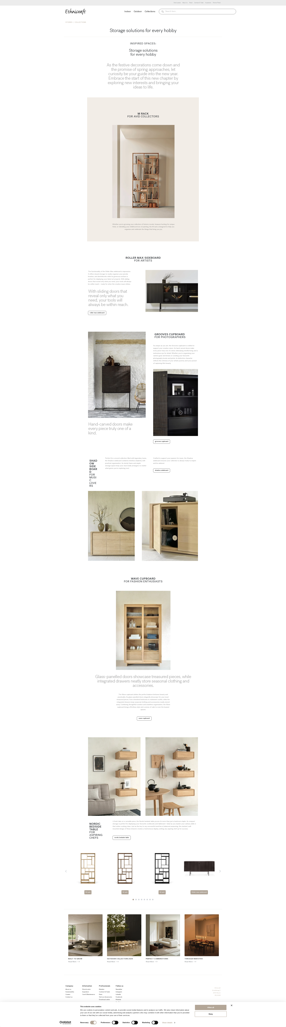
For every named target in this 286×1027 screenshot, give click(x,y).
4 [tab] (141, 899)
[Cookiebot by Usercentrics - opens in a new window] (65, 1022)
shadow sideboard (161, 470)
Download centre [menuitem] (104, 999)
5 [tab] (144, 899)
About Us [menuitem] (185, 2)
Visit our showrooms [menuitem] (105, 997)
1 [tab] (133, 899)
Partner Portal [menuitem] (217, 2)
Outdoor (138, 11)
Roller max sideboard (199, 892)
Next (219, 871)
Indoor (127, 11)
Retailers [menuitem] (101, 989)
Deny (211, 1014)
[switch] (115, 1022)
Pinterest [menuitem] (118, 999)
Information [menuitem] (87, 986)
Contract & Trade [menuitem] (198, 2)
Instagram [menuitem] (119, 992)
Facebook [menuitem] (119, 997)
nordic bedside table (121, 837)
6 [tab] (147, 899)
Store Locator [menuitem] (177, 2)
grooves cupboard (161, 441)
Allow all (210, 1007)
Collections (150, 11)
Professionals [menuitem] (104, 986)
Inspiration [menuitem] (208, 2)
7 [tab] (150, 899)
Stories (68, 22)
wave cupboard (144, 718)
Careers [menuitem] (67, 994)
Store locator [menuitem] (86, 989)
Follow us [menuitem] (119, 986)
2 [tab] (136, 899)
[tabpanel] (88, 872)
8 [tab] (153, 899)
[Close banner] (231, 1005)
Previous (66, 871)
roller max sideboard (97, 313)
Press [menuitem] (100, 994)
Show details (167, 1023)
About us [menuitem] (68, 989)
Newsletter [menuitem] (119, 989)
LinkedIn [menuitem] (118, 994)
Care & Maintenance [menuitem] (88, 994)
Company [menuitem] (69, 986)
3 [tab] (139, 899)
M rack (87, 892)
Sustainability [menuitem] (69, 992)
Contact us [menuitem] (68, 997)
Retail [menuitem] (190, 2)
